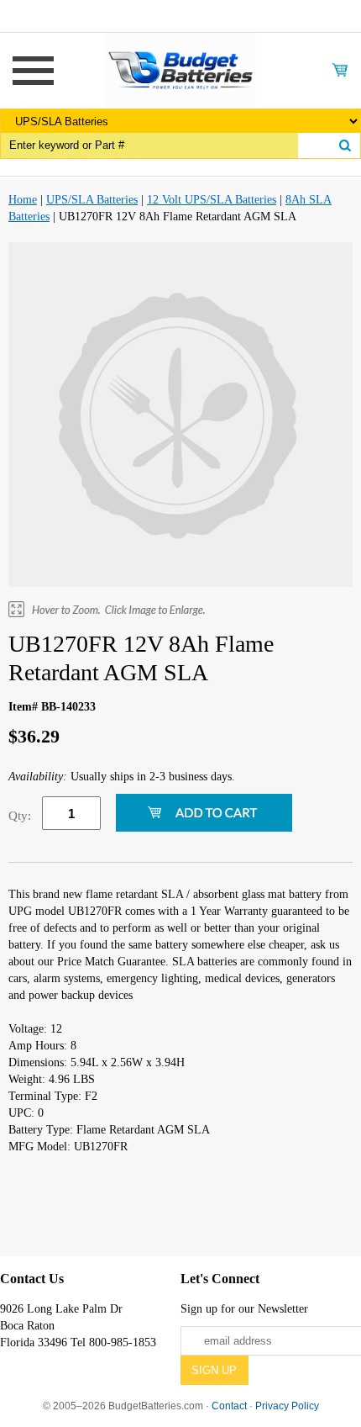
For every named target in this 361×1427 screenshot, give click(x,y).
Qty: (19, 815)
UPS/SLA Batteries (92, 199)
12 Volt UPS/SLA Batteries (211, 199)
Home (22, 199)
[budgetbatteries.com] (180, 69)
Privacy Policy (287, 1406)
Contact (229, 1406)
